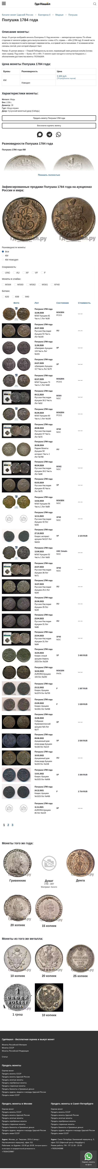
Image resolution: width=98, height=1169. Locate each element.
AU (18, 272)
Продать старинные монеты (13, 1086)
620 (7, 296)
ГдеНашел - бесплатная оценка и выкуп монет (28, 1039)
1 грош (18, 1014)
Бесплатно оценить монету (49, 125)
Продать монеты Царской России (16, 1077)
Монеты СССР (8, 1048)
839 (17, 296)
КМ (6, 255)
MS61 (45, 284)
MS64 (8, 284)
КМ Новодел (11, 259)
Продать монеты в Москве (17, 1103)
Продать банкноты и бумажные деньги (18, 1089)
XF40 (57, 284)
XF (27, 272)
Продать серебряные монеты (14, 1083)
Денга (80, 880)
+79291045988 (57, 1148)
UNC (7, 272)
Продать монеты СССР (11, 1074)
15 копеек (49, 926)
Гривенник (17, 880)
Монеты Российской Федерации (15, 1051)
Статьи (5, 1057)
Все (7, 251)
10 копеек (17, 976)
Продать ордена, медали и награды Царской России (24, 1092)
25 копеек (80, 976)
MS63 (20, 284)
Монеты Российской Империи (14, 1045)
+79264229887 (8, 1152)
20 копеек (17, 925)
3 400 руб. (66, 77)
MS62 (33, 284)
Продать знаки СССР (11, 1095)
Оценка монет (8, 1071)
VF (36, 272)
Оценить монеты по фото (88, 1163)
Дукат (49, 880)
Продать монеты (11, 1065)
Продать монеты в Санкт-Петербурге (72, 1103)
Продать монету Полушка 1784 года (49, 118)
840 (27, 296)
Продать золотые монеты (12, 1080)
